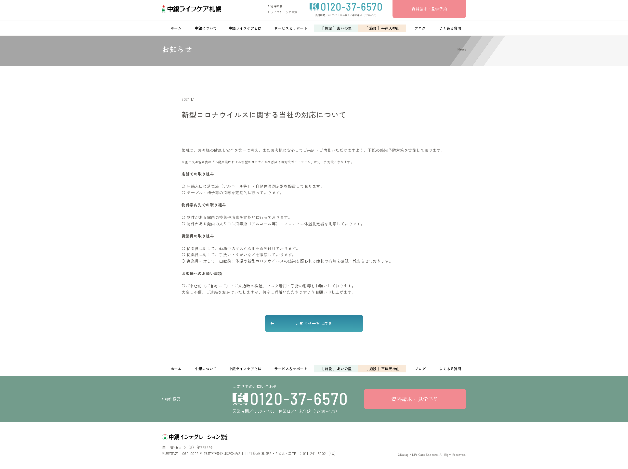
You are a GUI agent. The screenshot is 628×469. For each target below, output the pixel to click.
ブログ (420, 28)
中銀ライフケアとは (245, 28)
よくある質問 (450, 28)
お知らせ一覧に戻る (314, 323)
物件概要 (276, 6)
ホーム (176, 28)
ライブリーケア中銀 (283, 12)
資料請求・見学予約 (429, 9)
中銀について (206, 28)
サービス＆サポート (290, 28)
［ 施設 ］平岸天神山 (382, 28)
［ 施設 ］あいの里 (336, 28)
